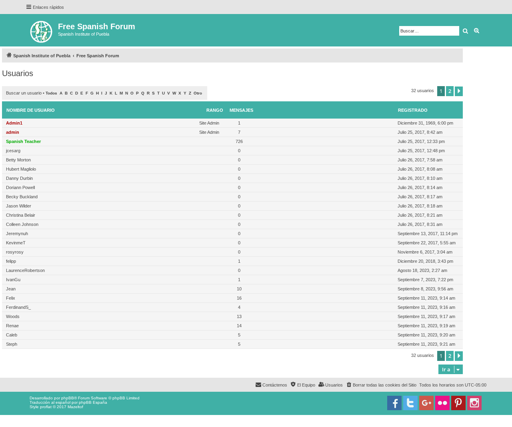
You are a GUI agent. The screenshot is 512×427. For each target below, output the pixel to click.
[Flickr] (442, 403)
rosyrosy (15, 252)
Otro (198, 93)
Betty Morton (18, 159)
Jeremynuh (17, 233)
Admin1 (14, 123)
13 (239, 316)
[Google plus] (426, 403)
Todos (51, 93)
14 (239, 325)
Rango (214, 110)
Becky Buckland (22, 196)
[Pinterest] (458, 403)
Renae (12, 325)
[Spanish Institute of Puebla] (42, 30)
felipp (11, 261)
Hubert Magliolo (21, 169)
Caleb (11, 334)
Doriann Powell (20, 187)
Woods (13, 316)
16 (239, 298)
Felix (10, 298)
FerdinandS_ (18, 307)
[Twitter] (410, 403)
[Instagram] (474, 403)
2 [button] (449, 91)
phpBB (67, 398)
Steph (11, 344)
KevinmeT (16, 242)
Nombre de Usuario (30, 110)
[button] (459, 91)
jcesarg (13, 150)
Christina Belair (20, 215)
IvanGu (13, 279)
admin (12, 132)
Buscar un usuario (24, 93)
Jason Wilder (18, 205)
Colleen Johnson (22, 224)
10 (239, 288)
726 (239, 141)
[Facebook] (394, 403)
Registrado (413, 110)
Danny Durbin (19, 178)
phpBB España (93, 402)
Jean (11, 288)
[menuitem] (381, 385)
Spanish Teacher (23, 141)
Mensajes (241, 110)
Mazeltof (75, 407)
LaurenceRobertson (25, 270)
